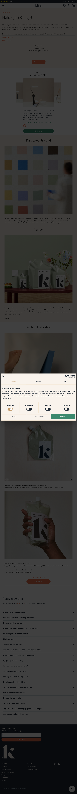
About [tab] (64, 382)
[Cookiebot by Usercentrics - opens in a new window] (66, 376)
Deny (14, 416)
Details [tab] (38, 382)
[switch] (29, 409)
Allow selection (39, 416)
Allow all (63, 416)
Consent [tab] (13, 382)
